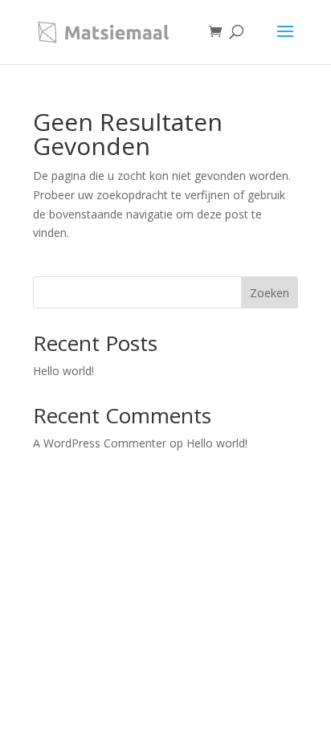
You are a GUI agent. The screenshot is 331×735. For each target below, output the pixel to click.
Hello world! (63, 370)
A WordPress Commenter (99, 443)
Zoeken (269, 292)
